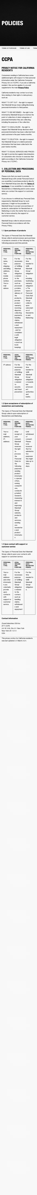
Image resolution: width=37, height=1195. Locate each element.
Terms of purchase (9, 48)
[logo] (8, 8)
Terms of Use (25, 48)
